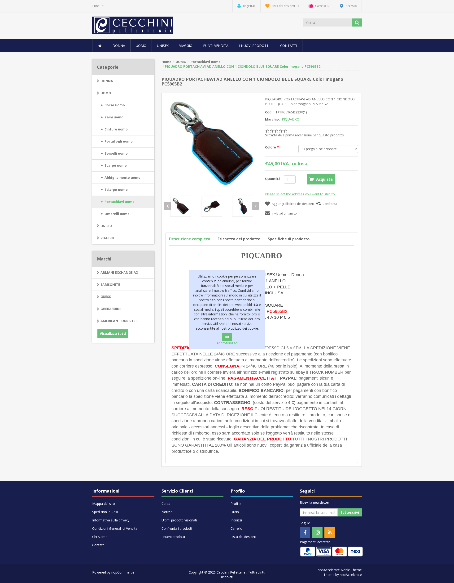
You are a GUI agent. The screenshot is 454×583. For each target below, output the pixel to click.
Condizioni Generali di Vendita (114, 528)
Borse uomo (115, 105)
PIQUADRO (290, 119)
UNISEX (163, 45)
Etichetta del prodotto (239, 239)
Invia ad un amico (284, 213)
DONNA (106, 81)
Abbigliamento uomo (122, 177)
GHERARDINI (110, 308)
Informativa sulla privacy (110, 520)
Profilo (236, 503)
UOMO (105, 93)
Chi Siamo (100, 536)
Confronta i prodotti (177, 528)
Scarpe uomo (116, 165)
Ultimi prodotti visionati (179, 520)
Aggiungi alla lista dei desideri (293, 204)
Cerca (166, 503)
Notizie (167, 512)
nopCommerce (122, 572)
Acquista (324, 179)
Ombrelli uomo (117, 213)
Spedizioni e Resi (105, 512)
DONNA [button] (119, 45)
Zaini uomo (114, 117)
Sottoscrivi (349, 512)
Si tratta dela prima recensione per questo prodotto (304, 135)
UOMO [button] (141, 45)
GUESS (105, 296)
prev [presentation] (167, 206)
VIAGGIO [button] (185, 45)
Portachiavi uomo (120, 201)
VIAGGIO (107, 238)
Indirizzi (236, 520)
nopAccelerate (351, 574)
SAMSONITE (110, 284)
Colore (271, 147)
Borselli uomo (116, 153)
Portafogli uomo (119, 141)
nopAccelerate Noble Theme (340, 570)
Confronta (330, 204)
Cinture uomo (116, 129)
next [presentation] (255, 206)
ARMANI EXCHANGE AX (119, 272)
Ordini (235, 512)
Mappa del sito (103, 503)
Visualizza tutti (113, 333)
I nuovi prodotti (254, 45)
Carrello (236, 528)
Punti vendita (215, 45)
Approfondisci (227, 343)
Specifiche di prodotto (289, 239)
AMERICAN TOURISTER (119, 320)
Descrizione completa (189, 239)
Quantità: (273, 178)
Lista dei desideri (243, 536)
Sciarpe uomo (116, 189)
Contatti (288, 45)
